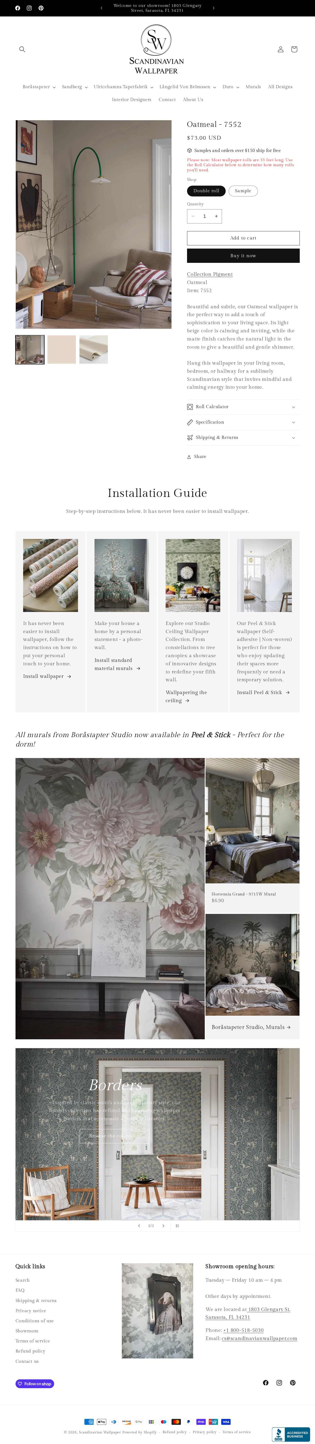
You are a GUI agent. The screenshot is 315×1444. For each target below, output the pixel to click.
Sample (243, 191)
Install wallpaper (43, 677)
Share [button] (200, 456)
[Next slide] (163, 1226)
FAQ (20, 1290)
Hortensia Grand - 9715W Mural (244, 894)
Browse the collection (200, 1185)
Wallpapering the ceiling (186, 697)
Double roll (206, 191)
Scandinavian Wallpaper (100, 1432)
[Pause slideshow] (176, 1226)
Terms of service (33, 1341)
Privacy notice (31, 1310)
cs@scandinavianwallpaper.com (259, 1338)
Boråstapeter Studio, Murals (248, 1027)
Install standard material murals (113, 665)
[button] (22, 49)
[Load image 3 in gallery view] (93, 349)
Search (23, 1280)
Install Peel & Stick (259, 693)
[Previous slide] (139, 1226)
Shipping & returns (36, 1300)
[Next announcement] (213, 8)
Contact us (27, 1361)
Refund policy (31, 1351)
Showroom (27, 1331)
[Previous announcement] (101, 8)
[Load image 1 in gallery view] (30, 349)
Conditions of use (35, 1321)
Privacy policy (205, 1432)
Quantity (195, 204)
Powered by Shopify (139, 1432)
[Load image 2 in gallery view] (61, 349)
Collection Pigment (210, 274)
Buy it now (243, 255)
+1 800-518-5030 (243, 1330)
